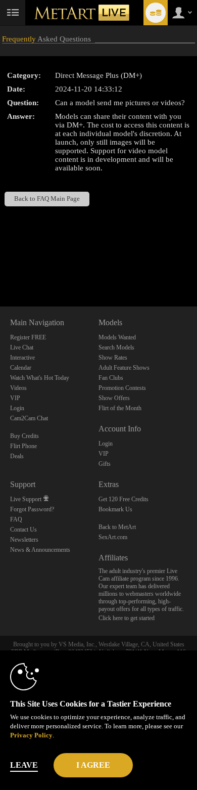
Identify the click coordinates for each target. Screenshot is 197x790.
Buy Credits (24, 436)
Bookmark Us (115, 509)
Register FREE (28, 337)
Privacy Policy (31, 735)
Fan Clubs (110, 377)
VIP (15, 398)
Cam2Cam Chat (29, 418)
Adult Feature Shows (124, 367)
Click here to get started (126, 618)
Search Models (116, 347)
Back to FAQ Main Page (47, 198)
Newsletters (24, 539)
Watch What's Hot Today (39, 377)
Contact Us (23, 529)
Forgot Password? (32, 509)
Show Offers (114, 398)
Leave (24, 765)
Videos (18, 387)
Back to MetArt (117, 527)
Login (17, 408)
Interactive (22, 357)
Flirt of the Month (119, 408)
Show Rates (112, 357)
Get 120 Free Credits (123, 499)
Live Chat (21, 347)
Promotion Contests (122, 387)
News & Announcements (40, 549)
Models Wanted (117, 337)
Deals (17, 456)
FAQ (16, 519)
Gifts (104, 463)
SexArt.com (112, 537)
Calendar (20, 367)
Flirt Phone (23, 446)
